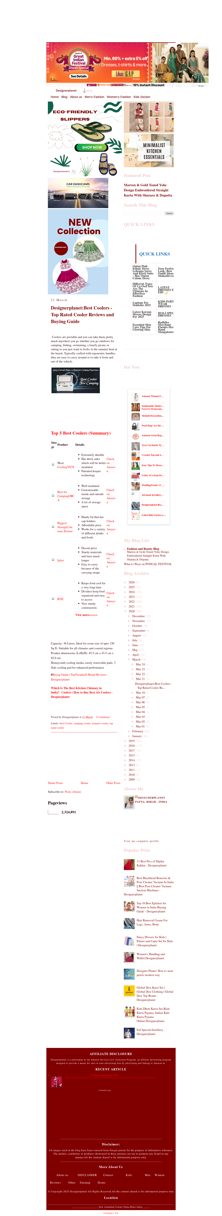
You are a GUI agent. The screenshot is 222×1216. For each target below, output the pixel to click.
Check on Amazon (111, 465)
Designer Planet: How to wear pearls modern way (155, 973)
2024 (132, 592)
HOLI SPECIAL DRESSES (169, 314)
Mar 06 (141, 702)
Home (55, 97)
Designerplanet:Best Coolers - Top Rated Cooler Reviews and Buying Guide (82, 314)
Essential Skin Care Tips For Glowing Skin (142, 327)
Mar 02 (141, 721)
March (136, 659)
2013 (132, 765)
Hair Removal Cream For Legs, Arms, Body (152, 922)
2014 (132, 760)
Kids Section (142, 97)
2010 (132, 775)
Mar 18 (141, 692)
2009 (132, 779)
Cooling (62, 467)
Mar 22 (141, 674)
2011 (132, 770)
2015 (132, 755)
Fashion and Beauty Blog (143, 549)
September (139, 630)
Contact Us (111, 1212)
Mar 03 (141, 717)
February (138, 731)
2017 (132, 750)
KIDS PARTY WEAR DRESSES (167, 303)
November (139, 621)
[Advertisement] (111, 21)
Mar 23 (141, 669)
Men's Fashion (94, 97)
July (135, 640)
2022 (132, 601)
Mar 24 (141, 664)
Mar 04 (141, 712)
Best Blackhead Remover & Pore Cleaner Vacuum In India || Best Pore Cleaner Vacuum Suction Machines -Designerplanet (149, 886)
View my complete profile (141, 841)
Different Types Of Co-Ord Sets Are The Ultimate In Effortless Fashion (143, 290)
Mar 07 (141, 697)
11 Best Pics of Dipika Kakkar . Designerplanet (152, 863)
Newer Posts (55, 783)
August (137, 635)
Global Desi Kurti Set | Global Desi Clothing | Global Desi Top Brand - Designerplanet (155, 993)
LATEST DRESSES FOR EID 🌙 (168, 289)
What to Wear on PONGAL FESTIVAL (148, 564)
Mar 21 (141, 679)
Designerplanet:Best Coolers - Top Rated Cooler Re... (153, 686)
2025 (132, 587)
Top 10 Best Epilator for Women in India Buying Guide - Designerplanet (151, 907)
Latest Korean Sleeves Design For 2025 (142, 314)
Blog (64, 97)
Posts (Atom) (73, 792)
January (137, 736)
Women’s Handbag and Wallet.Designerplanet (151, 956)
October (137, 626)
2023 (132, 597)
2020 (132, 611)
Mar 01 (141, 726)
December (139, 616)
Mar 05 (141, 707)
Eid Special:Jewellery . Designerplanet (151, 1032)
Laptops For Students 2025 (142, 303)
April (136, 655)
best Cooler (66, 723)
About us (76, 97)
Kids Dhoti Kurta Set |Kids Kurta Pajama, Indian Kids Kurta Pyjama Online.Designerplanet (153, 1015)
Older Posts (113, 783)
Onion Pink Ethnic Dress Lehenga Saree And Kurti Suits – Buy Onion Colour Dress (143, 272)
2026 (132, 582)
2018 (132, 746)
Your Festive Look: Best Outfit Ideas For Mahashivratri (168, 272)
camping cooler (82, 723)
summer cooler (100, 723)
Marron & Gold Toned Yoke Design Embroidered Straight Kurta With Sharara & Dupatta (148, 190)
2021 (132, 606)
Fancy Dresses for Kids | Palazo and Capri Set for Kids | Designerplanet (155, 941)
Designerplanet (151, 798)
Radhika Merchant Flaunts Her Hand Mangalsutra (166, 327)
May (135, 650)
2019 (132, 741)
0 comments (103, 717)
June (135, 645)
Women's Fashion (119, 97)
